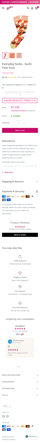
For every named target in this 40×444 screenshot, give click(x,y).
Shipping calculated (18, 110)
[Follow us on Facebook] (3, 416)
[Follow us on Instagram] (7, 416)
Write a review (20, 235)
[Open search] (28, 8)
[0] (36, 8)
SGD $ (5, 406)
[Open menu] (3, 8)
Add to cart (20, 130)
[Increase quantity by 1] (24, 123)
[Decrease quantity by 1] (13, 123)
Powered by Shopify (8, 439)
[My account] (32, 8)
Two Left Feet (8, 73)
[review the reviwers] (9, 347)
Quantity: (6, 123)
